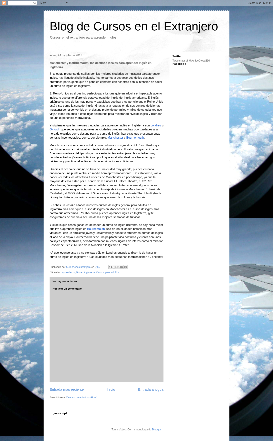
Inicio (111, 389)
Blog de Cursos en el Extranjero (134, 26)
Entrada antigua (150, 389)
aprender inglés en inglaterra (78, 272)
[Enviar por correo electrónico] (110, 267)
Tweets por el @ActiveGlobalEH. (191, 60)
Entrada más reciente (67, 389)
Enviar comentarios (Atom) (81, 397)
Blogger (156, 429)
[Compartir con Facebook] (122, 267)
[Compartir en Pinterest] (126, 267)
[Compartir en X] (118, 267)
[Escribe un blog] (114, 267)
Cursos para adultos (108, 272)
